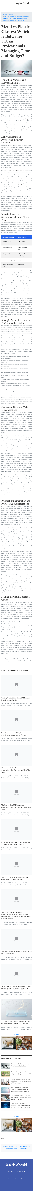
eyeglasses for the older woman (13, 170)
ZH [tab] (16, 1182)
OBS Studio (23, 1148)
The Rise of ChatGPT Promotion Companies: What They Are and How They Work (16, 770)
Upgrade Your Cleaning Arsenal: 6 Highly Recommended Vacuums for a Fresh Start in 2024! (21, 1097)
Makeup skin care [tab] (22, 1175)
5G (17, 1146)
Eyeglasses (8, 659)
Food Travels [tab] (9, 1175)
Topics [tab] (23, 1178)
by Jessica (10, 661)
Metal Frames (17, 659)
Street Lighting (8, 1146)
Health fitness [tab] (21, 1171)
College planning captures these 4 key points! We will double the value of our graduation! (21, 1081)
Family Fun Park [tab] (13, 1178)
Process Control (12, 1148)
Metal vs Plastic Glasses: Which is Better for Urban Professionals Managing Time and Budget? (16, 18)
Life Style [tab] (11, 1171)
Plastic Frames (27, 659)
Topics (10, 14)
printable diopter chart (16, 184)
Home (5, 14)
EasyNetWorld (22, 3)
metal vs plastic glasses (24, 119)
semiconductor (25, 1146)
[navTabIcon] (2, 3)
